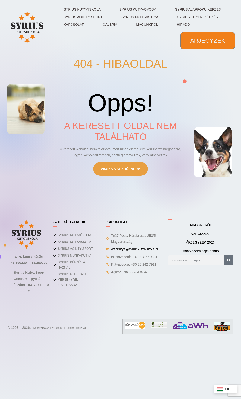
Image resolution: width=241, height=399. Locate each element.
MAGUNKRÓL (147, 24)
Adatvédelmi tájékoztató (201, 251)
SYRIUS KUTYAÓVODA (137, 9)
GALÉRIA (110, 24)
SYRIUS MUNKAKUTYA (139, 17)
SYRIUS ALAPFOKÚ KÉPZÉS (198, 9)
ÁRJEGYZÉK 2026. (201, 242)
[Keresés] (228, 260)
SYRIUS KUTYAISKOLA (82, 9)
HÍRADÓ (183, 24)
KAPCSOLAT (74, 24)
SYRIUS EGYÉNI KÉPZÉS (197, 17)
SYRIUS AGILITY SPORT (83, 17)
